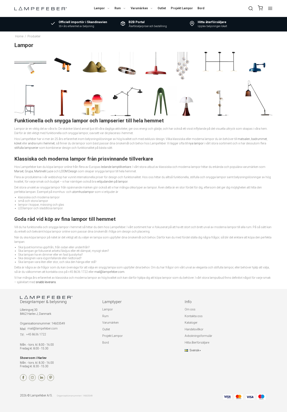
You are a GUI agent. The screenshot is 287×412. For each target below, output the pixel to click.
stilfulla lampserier (26, 147)
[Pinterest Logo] (50, 380)
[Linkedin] (41, 380)
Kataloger (191, 322)
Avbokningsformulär (198, 335)
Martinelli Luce (43, 171)
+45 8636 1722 (36, 334)
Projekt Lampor (182, 8)
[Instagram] (32, 380)
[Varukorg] (260, 8)
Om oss (190, 309)
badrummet (259, 139)
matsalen (244, 139)
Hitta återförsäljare (197, 342)
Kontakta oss (194, 316)
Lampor (99, 8)
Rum (118, 8)
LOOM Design (68, 171)
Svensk (194, 350)
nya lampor (196, 143)
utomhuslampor (83, 192)
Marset (19, 171)
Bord (200, 8)
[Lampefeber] (40, 8)
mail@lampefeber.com (109, 271)
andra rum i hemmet (41, 143)
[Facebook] (23, 380)
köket (17, 143)
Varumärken (139, 8)
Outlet (162, 8)
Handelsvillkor (194, 329)
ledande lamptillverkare (116, 167)
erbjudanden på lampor (112, 181)
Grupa (29, 171)
